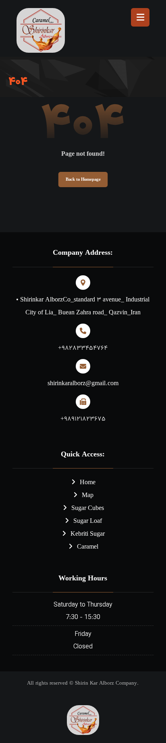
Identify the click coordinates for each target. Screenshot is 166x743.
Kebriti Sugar (88, 534)
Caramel (87, 547)
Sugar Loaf (87, 521)
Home (87, 483)
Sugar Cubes (87, 509)
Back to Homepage (83, 179)
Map (87, 496)
